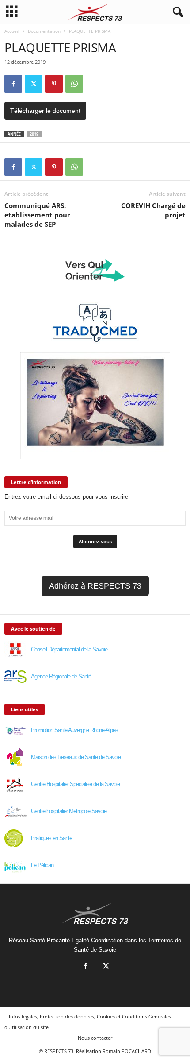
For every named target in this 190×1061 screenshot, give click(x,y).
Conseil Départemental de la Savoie (69, 649)
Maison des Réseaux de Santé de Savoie (76, 757)
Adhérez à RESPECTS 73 (95, 585)
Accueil (11, 31)
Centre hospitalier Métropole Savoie (68, 811)
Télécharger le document (45, 110)
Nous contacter (95, 1037)
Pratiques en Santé (51, 838)
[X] (33, 84)
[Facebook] (13, 84)
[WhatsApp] (74, 84)
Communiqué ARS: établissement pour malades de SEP (37, 214)
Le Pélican (42, 865)
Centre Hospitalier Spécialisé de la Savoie (75, 784)
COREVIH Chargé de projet (153, 210)
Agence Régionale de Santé (61, 676)
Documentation (44, 31)
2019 (34, 134)
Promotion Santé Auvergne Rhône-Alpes (74, 730)
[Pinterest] (54, 84)
